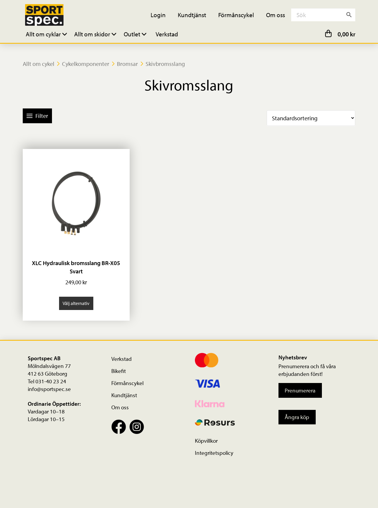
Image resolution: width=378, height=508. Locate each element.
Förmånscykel (127, 383)
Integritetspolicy (214, 452)
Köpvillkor (206, 440)
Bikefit (118, 370)
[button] (47, 34)
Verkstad (121, 358)
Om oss (120, 407)
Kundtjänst (124, 395)
